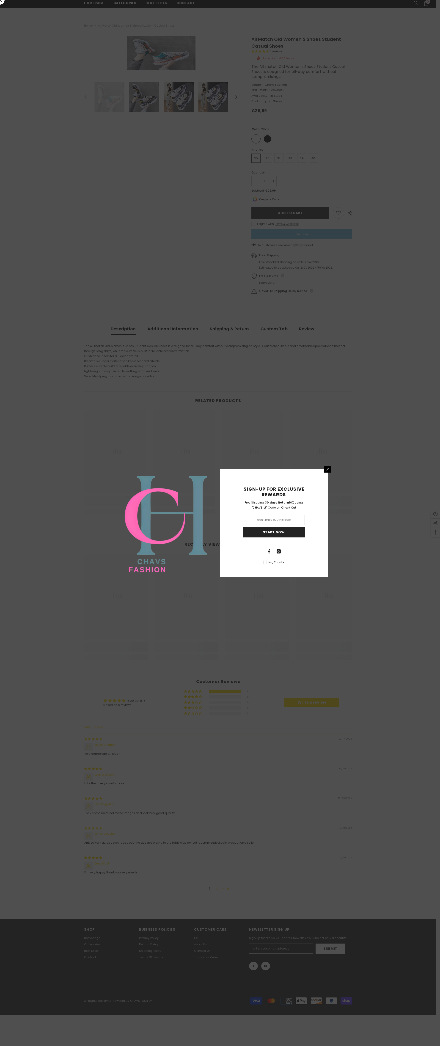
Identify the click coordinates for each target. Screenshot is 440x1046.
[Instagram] (278, 551)
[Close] (327, 469)
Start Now (274, 532)
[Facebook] (269, 551)
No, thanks (276, 562)
